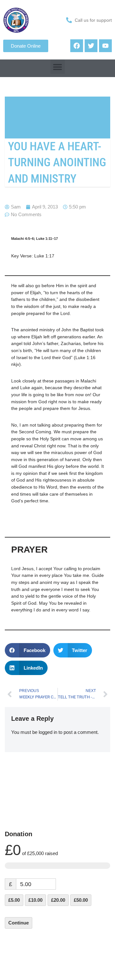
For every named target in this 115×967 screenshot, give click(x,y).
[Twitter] (91, 45)
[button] (57, 66)
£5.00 (14, 900)
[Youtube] (105, 45)
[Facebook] (76, 45)
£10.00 (35, 900)
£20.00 (58, 900)
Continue (18, 922)
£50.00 (81, 900)
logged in (48, 732)
